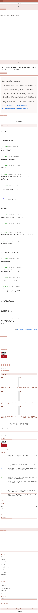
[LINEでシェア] (7, 365)
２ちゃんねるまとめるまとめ (5, 588)
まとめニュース (3, 561)
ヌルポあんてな (3, 590)
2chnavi (2, 556)
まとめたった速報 (3, 572)
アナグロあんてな (3, 564)
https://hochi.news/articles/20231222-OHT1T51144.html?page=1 (14, 105)
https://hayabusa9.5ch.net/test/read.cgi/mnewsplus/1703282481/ (27, 329)
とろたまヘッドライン (4, 562)
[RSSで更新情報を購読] (8, 370)
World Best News (3, 574)
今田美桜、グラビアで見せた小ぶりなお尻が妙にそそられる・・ (10, 15)
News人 (2, 583)
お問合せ (19, 609)
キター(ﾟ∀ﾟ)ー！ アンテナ (5, 567)
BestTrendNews (3, 591)
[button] (9, 365)
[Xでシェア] (1, 365)
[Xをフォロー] (4, 370)
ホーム (7, 608)
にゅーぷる (2, 569)
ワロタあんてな (3, 585)
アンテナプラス (3, 566)
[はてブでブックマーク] (5, 365)
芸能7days (2, 577)
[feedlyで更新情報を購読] (6, 370)
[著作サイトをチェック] (1, 370)
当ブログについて (19, 608)
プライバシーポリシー (31, 608)
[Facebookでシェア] (3, 365)
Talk (1, 593)
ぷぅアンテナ (3, 559)
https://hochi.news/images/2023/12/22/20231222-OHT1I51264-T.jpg (15, 108)
